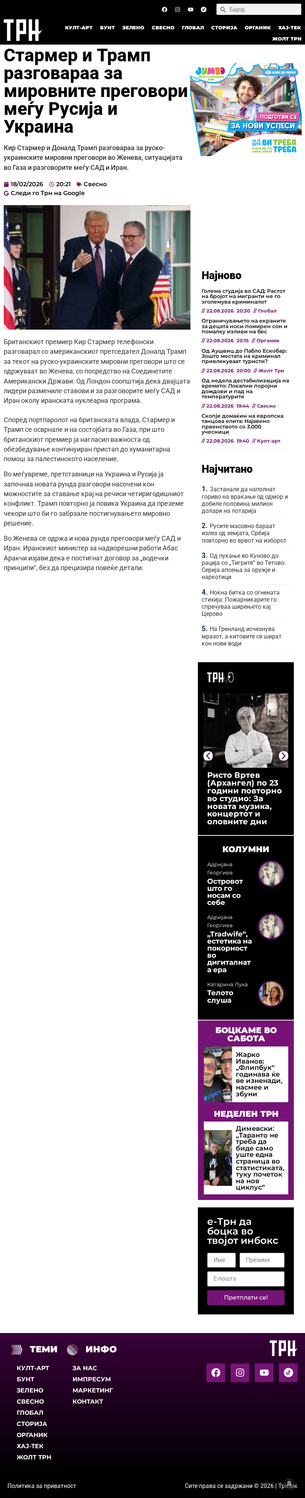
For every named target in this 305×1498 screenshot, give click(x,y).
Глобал (193, 27)
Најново (221, 275)
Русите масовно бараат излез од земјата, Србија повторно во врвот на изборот (244, 533)
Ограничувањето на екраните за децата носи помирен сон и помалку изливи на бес (245, 326)
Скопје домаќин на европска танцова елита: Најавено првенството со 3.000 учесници (242, 423)
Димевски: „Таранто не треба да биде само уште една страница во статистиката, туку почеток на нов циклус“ (260, 1158)
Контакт (88, 1401)
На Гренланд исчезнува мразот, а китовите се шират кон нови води (242, 636)
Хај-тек (289, 27)
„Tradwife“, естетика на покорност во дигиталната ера (229, 951)
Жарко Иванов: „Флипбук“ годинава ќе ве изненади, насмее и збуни (259, 1074)
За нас (85, 1368)
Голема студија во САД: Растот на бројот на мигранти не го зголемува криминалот (243, 296)
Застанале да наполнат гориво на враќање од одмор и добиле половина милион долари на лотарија (245, 500)
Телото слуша (220, 996)
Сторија (224, 27)
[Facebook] (164, 9)
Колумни (245, 849)
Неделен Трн (246, 1114)
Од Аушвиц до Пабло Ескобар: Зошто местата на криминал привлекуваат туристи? (244, 356)
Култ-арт (79, 27)
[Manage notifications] (289, 1483)
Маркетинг (93, 1390)
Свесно (163, 27)
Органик (258, 27)
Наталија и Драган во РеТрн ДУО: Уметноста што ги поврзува (243, 786)
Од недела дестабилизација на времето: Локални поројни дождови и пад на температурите (245, 388)
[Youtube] (190, 9)
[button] (208, 756)
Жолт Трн (287, 39)
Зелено (133, 27)
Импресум (92, 1379)
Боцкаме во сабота (246, 1034)
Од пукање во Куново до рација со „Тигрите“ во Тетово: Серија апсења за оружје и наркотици (244, 566)
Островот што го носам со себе (225, 892)
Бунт (107, 27)
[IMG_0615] (246, 154)
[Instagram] (177, 9)
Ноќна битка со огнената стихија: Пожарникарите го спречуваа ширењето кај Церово (241, 603)
